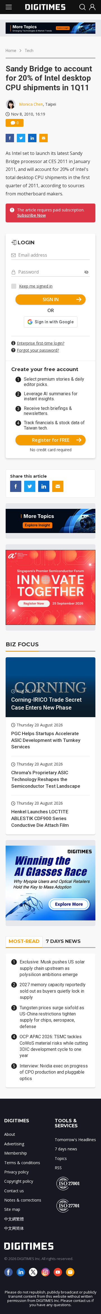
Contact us (14, 1190)
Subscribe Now (31, 215)
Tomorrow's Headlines (75, 1139)
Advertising (14, 1143)
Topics (61, 1158)
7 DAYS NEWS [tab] (63, 941)
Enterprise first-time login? (40, 343)
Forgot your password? (38, 350)
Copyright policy (18, 1181)
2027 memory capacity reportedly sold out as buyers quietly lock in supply (53, 991)
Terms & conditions (22, 1162)
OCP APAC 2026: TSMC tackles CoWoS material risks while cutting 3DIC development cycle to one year (54, 1046)
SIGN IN (51, 299)
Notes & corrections (22, 1200)
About (9, 1134)
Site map (12, 1209)
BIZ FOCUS (22, 644)
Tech (29, 50)
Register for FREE (50, 440)
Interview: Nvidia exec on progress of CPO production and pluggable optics (54, 1072)
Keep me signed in (35, 286)
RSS (58, 1167)
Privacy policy (16, 1172)
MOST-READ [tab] (24, 941)
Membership (15, 1153)
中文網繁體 (14, 1219)
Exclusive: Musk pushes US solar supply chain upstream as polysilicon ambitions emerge (52, 968)
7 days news (66, 1149)
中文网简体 (14, 1228)
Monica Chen (31, 104)
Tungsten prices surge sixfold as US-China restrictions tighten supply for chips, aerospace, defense (52, 1017)
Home (11, 50)
